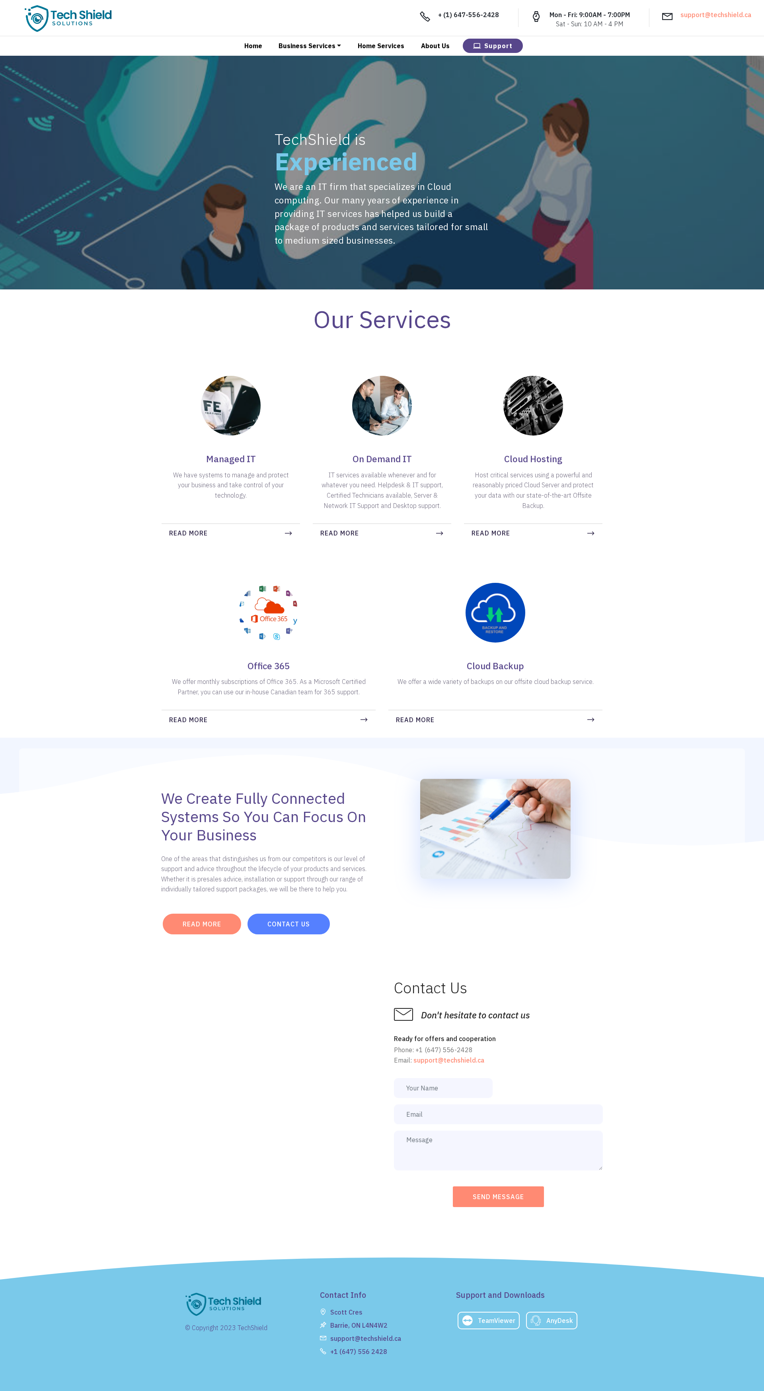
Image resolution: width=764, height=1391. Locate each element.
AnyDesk (559, 1321)
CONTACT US (288, 924)
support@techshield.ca (715, 15)
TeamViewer (496, 1321)
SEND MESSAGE (498, 1197)
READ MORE (188, 533)
